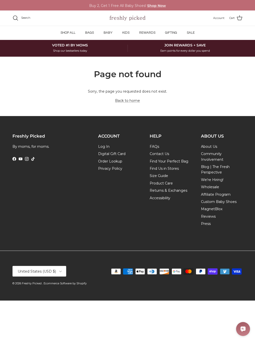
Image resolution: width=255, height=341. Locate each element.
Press (206, 223)
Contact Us (159, 154)
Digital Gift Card (112, 154)
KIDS (125, 32)
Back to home (127, 100)
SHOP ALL (68, 32)
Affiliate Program (216, 194)
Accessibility (160, 198)
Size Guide (159, 175)
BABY (108, 32)
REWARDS (147, 32)
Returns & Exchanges (168, 190)
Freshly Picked (32, 283)
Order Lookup (110, 161)
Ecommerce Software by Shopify (65, 283)
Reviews (208, 216)
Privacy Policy (110, 168)
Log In (104, 146)
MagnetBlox (211, 209)
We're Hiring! (212, 179)
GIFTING (171, 32)
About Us (209, 146)
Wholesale (210, 187)
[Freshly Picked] (127, 18)
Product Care (161, 183)
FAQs (154, 146)
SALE (191, 32)
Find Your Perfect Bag (169, 161)
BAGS (89, 32)
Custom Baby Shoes (219, 201)
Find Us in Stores (164, 168)
